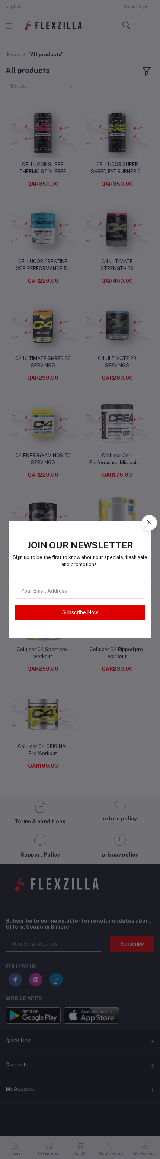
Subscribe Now (80, 612)
